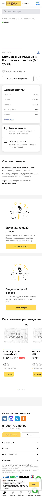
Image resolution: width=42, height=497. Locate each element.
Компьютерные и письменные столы (19, 18)
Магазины (30, 435)
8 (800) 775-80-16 (14, 425)
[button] (3, 3)
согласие (13, 486)
